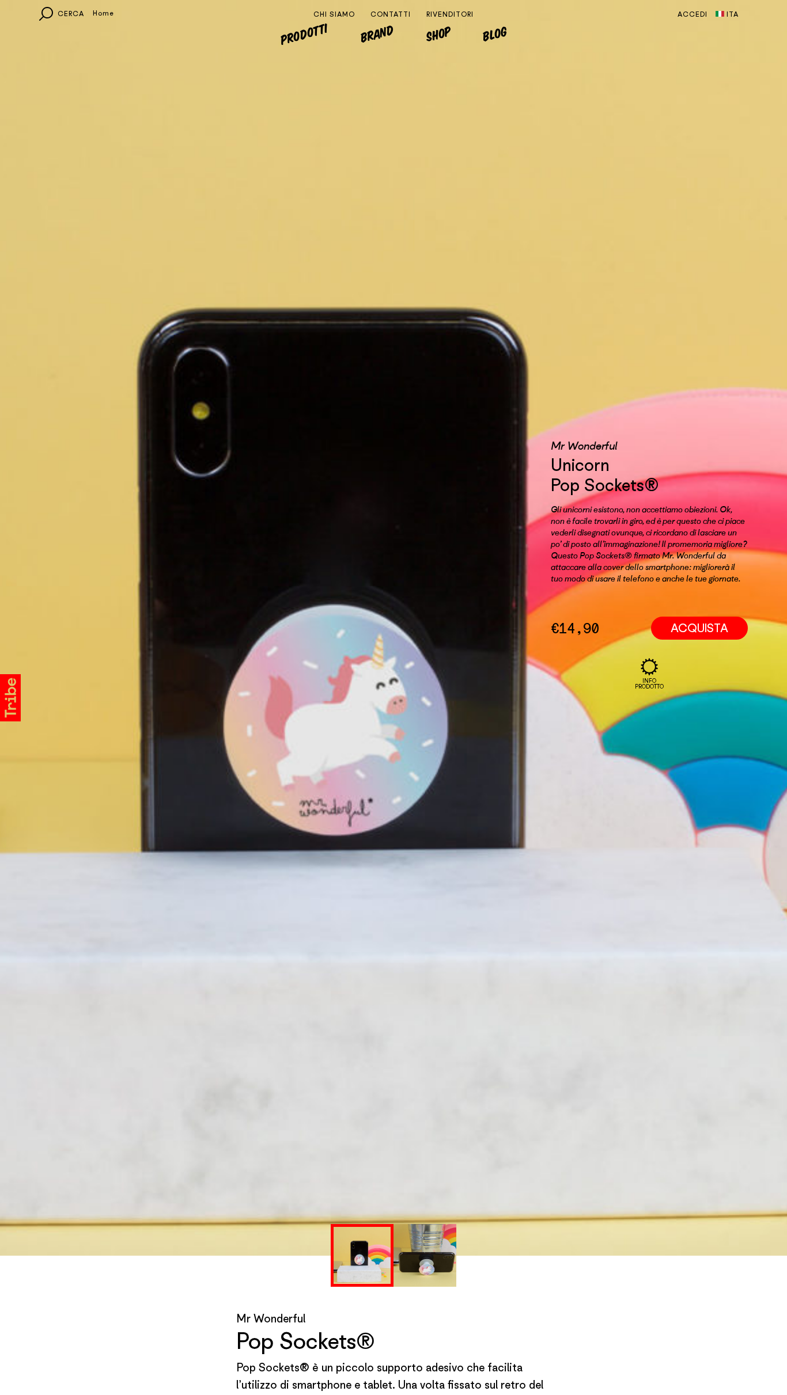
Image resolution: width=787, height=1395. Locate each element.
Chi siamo (334, 14)
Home (103, 13)
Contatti (390, 14)
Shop (438, 34)
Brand (377, 34)
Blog (495, 33)
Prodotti (303, 33)
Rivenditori (450, 14)
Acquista (699, 726)
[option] (362, 1255)
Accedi (692, 14)
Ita (733, 14)
